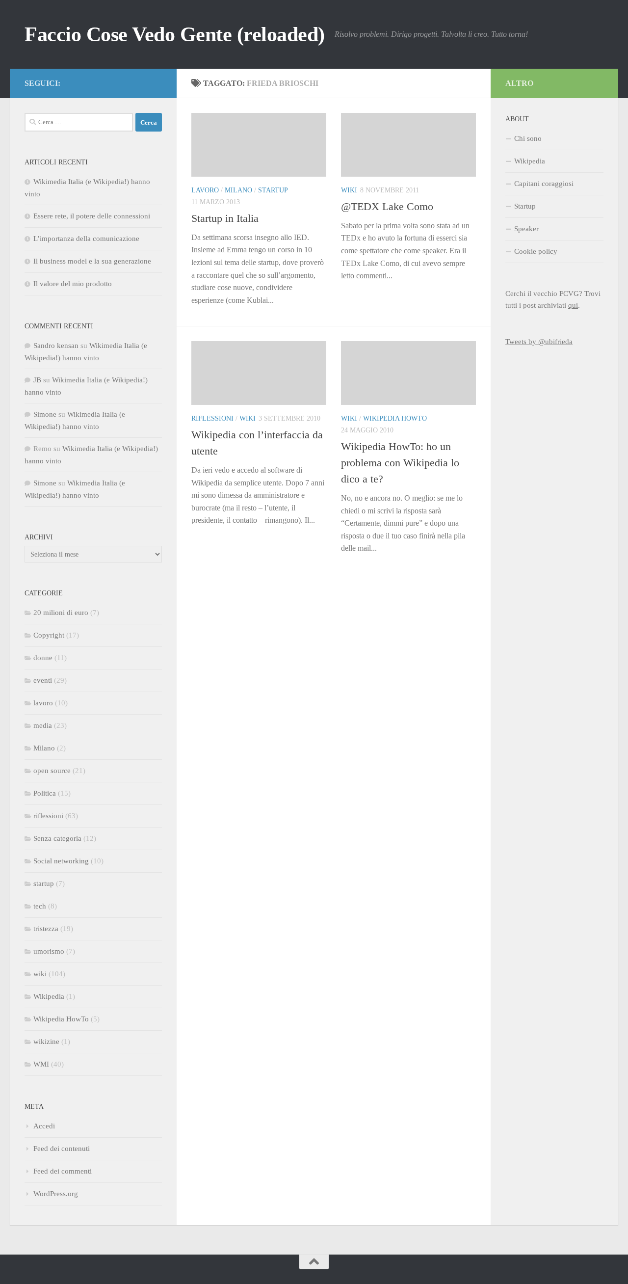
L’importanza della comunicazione (86, 238)
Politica (44, 793)
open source (52, 771)
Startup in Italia (225, 218)
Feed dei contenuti (61, 1148)
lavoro (205, 190)
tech (39, 906)
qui (573, 305)
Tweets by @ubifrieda (539, 342)
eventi (42, 680)
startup (273, 190)
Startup (525, 206)
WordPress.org (55, 1194)
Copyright (48, 635)
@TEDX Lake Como (387, 206)
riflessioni (212, 418)
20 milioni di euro (60, 612)
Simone (44, 414)
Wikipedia (48, 996)
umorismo (48, 951)
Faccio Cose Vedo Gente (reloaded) (175, 34)
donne (42, 658)
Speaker (526, 229)
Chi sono (528, 138)
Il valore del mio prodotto (72, 284)
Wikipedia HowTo (395, 418)
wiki (349, 190)
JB (37, 380)
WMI (41, 1064)
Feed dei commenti (62, 1171)
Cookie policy (535, 251)
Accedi (44, 1126)
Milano (238, 190)
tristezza (45, 929)
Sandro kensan (55, 345)
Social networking (61, 861)
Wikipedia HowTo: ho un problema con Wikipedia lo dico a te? (400, 462)
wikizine (46, 1041)
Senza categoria (57, 838)
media (42, 725)
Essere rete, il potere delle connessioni (91, 216)
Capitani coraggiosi (544, 183)
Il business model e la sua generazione (92, 261)
